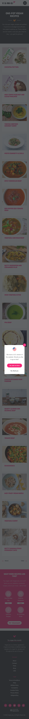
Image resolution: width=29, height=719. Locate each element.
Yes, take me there (14, 365)
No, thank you (14, 371)
